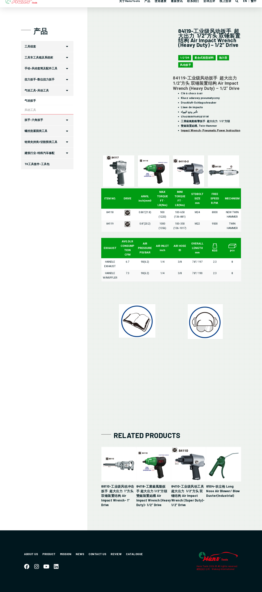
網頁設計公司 (204, 569)
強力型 (223, 57)
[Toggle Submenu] (67, 46)
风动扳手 (185, 64)
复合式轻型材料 (204, 57)
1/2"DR (184, 57)
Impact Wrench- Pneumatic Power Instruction (210, 130)
